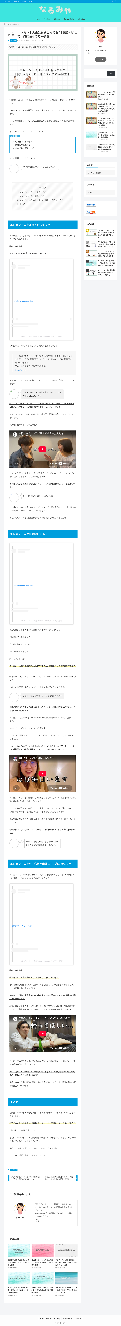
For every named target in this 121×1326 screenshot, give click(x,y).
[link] (37, 1220)
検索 (111, 73)
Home (42, 1318)
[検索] (115, 1)
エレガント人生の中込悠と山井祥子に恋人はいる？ (41, 200)
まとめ (22, 204)
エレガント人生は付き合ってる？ (34, 192)
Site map (57, 1318)
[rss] (112, 1)
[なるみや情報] (60, 9)
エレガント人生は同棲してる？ (33, 196)
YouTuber (13, 40)
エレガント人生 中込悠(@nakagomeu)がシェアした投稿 (42, 336)
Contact (49, 1318)
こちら (100, 59)
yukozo (20, 1217)
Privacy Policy (68, 1318)
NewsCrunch (20, 370)
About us (78, 1318)
